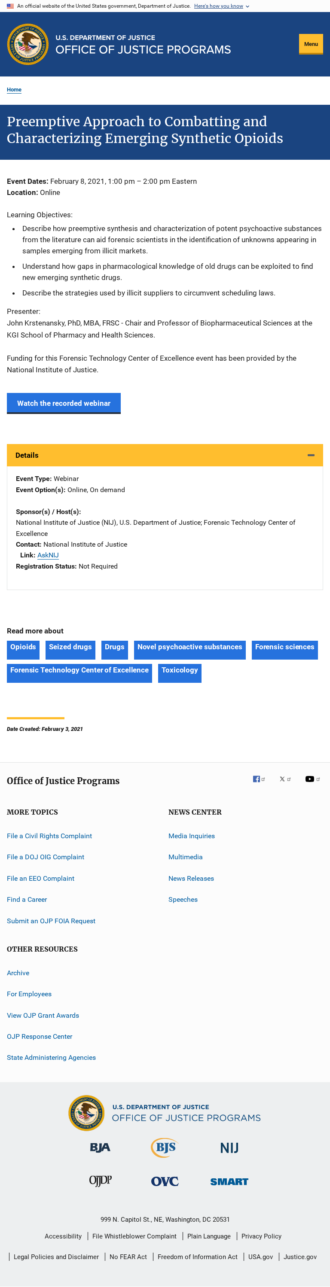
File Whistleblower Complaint (134, 1236)
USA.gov (260, 1257)
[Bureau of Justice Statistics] (165, 1159)
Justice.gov (300, 1257)
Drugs (115, 646)
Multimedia (185, 857)
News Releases (191, 878)
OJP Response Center (39, 1036)
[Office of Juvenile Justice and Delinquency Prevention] (100, 1188)
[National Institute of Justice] (229, 1154)
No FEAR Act (128, 1257)
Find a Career (27, 899)
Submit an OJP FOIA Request (51, 920)
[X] (288, 785)
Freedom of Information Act (198, 1257)
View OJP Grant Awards (43, 1015)
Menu (311, 44)
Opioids (23, 646)
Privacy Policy (261, 1236)
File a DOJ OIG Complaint (45, 857)
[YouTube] (314, 785)
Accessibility (63, 1236)
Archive (18, 973)
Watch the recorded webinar (63, 403)
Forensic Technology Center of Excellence (79, 670)
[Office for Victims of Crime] (165, 1187)
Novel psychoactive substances (190, 646)
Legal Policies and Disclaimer (56, 1257)
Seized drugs (70, 646)
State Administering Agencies (51, 1057)
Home (14, 89)
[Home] (143, 44)
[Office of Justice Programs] (28, 44)
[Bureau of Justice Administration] (100, 1154)
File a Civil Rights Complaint (49, 836)
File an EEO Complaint (40, 878)
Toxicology (180, 670)
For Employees (29, 994)
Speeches (183, 899)
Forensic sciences (285, 646)
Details (27, 455)
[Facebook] (262, 785)
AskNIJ (48, 555)
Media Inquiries (191, 836)
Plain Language (209, 1236)
